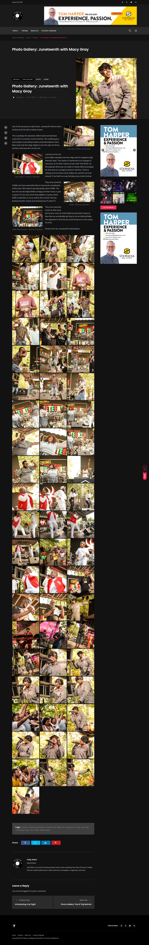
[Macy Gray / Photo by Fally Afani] (80, 607)
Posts (15, 31)
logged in (26, 891)
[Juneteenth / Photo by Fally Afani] (53, 276)
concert (24, 827)
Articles (16, 79)
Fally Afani (32, 859)
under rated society (42, 830)
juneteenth (40, 827)
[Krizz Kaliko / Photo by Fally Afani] (80, 469)
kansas (49, 827)
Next (134, 150)
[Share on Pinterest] (5, 143)
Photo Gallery (28, 79)
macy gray (20, 830)
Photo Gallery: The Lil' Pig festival (76, 904)
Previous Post (24, 900)
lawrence (69, 827)
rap (31, 830)
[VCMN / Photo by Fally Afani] (25, 414)
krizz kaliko (57, 827)
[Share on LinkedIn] (5, 138)
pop (27, 830)
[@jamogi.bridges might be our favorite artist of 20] (106, 198)
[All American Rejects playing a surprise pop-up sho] (118, 198)
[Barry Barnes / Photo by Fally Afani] (80, 276)
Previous (102, 150)
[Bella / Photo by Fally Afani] (25, 248)
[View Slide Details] (118, 150)
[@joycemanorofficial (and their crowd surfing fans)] (131, 198)
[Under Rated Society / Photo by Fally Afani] (53, 304)
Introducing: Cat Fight (25, 904)
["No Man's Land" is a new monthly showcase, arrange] (131, 185)
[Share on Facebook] (5, 127)
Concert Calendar (48, 31)
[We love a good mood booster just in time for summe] (118, 185)
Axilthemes (55, 938)
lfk (75, 827)
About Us (34, 31)
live (79, 827)
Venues (25, 31)
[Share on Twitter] (5, 132)
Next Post (83, 900)
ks (63, 827)
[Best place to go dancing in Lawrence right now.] (106, 185)
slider (46, 79)
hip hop (32, 827)
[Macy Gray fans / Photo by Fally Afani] (25, 717)
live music (85, 827)
